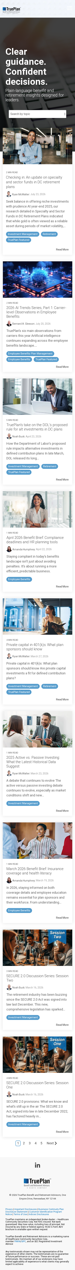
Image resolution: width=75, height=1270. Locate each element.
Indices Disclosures (39, 1214)
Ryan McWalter (20, 194)
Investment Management (23, 234)
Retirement (49, 234)
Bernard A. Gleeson (23, 323)
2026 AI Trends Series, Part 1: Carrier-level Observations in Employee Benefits (36, 312)
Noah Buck (18, 436)
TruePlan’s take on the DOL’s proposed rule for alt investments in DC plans (37, 427)
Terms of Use (20, 1214)
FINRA (17, 1241)
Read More (62, 249)
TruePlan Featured (18, 240)
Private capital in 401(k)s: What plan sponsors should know (34, 647)
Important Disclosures (25, 1209)
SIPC (23, 1241)
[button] (69, 7)
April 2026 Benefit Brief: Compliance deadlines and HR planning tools (35, 539)
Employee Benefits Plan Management (30, 353)
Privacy (9, 1209)
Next (50, 1143)
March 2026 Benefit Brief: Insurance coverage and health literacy (35, 871)
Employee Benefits (19, 359)
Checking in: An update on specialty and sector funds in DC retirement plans (34, 182)
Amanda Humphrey (23, 549)
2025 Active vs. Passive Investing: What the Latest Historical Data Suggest (33, 761)
